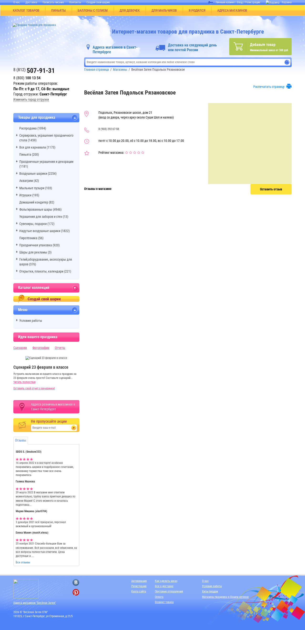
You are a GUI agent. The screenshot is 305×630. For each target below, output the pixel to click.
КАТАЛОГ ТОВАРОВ (26, 10)
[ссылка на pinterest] (75, 592)
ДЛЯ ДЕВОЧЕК (130, 10)
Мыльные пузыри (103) (35, 188)
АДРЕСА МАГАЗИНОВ (232, 10)
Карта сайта (138, 591)
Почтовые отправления (169, 591)
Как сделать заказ (166, 581)
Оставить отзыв (271, 189)
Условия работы (30, 320)
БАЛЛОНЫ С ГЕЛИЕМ (93, 10)
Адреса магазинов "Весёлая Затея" (34, 603)
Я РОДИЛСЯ (197, 10)
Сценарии (20, 348)
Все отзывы (23, 562)
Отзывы (20, 440)
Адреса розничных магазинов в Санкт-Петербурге (53, 406)
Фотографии (40, 348)
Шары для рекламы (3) (35, 252)
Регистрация (252, 2)
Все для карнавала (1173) (37, 147)
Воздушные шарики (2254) (37, 173)
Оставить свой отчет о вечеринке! (34, 388)
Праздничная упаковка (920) (39, 245)
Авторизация (139, 581)
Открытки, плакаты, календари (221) (45, 271)
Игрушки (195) (29, 195)
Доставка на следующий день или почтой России (192, 47)
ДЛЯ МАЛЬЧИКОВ (164, 10)
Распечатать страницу (269, 87)
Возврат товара (164, 602)
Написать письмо (53, 2)
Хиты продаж (210, 591)
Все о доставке (164, 586)
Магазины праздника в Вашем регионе (225, 597)
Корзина (287, 2)
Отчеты (60, 348)
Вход (240, 2)
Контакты (75, 2)
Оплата (159, 597)
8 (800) (27, 78)
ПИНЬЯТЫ (58, 10)
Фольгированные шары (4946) (40, 209)
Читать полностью (24, 382)
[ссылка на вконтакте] (75, 582)
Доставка (31, 2)
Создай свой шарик (98, 2)
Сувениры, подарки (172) (36, 224)
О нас (16, 2)
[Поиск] (287, 62)
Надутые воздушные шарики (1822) (44, 231)
